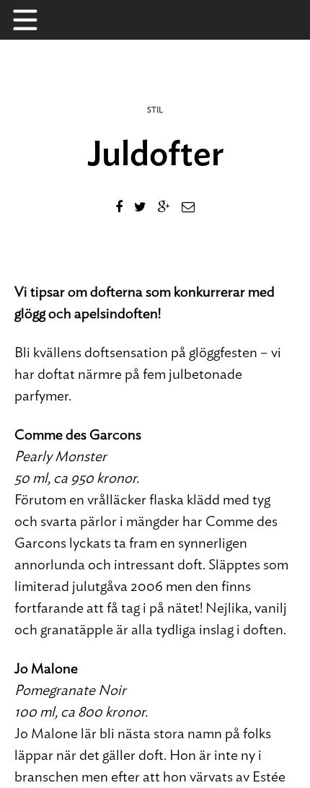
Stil (155, 110)
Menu (32, 20)
